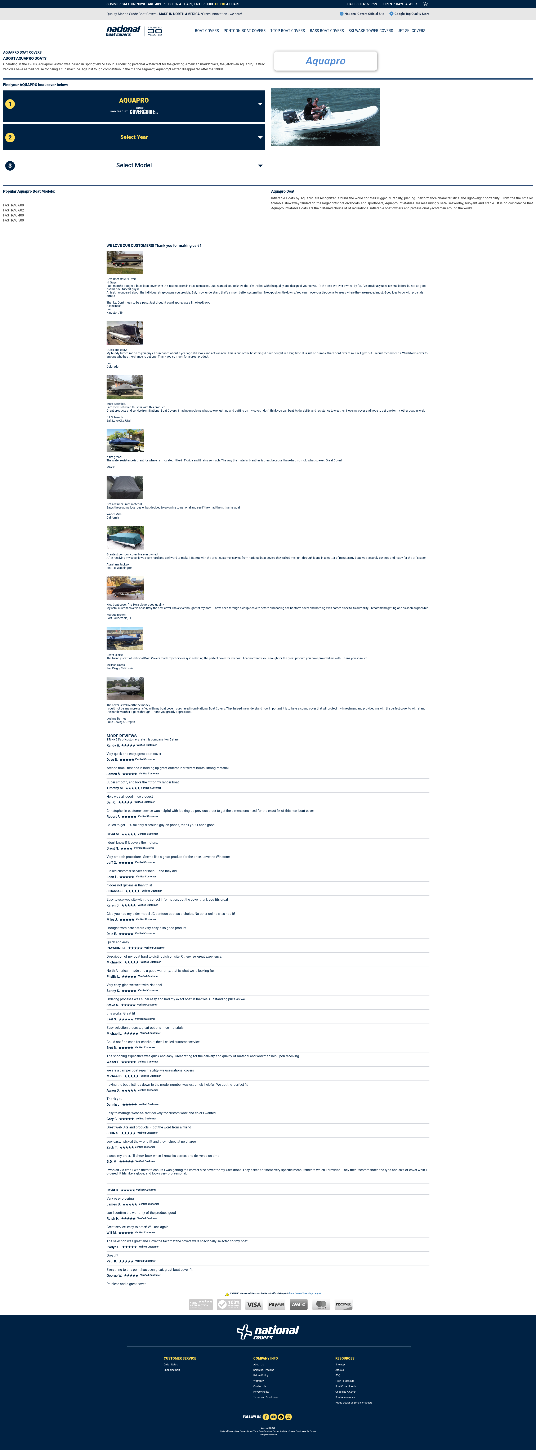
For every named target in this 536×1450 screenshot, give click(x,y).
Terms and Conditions (265, 1397)
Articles (339, 1370)
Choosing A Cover (345, 1391)
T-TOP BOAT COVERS (287, 30)
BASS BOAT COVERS (327, 30)
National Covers (227, 1431)
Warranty (258, 1380)
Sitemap (340, 1364)
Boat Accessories (345, 1397)
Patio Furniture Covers (269, 1431)
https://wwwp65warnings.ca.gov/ (305, 1293)
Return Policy (260, 1375)
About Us (258, 1364)
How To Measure (344, 1380)
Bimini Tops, (253, 1431)
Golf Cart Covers (287, 1431)
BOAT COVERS (207, 30)
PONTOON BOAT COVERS (244, 30)
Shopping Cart (172, 1370)
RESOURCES (344, 1358)
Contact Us (259, 1386)
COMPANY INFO (265, 1358)
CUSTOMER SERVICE (180, 1358)
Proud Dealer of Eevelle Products (353, 1402)
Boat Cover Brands (345, 1386)
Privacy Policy (261, 1391)
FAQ (337, 1375)
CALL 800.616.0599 (362, 4)
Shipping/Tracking (263, 1370)
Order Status (171, 1364)
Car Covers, (301, 1431)
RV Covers (311, 1431)
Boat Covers (240, 1431)
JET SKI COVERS (411, 30)
